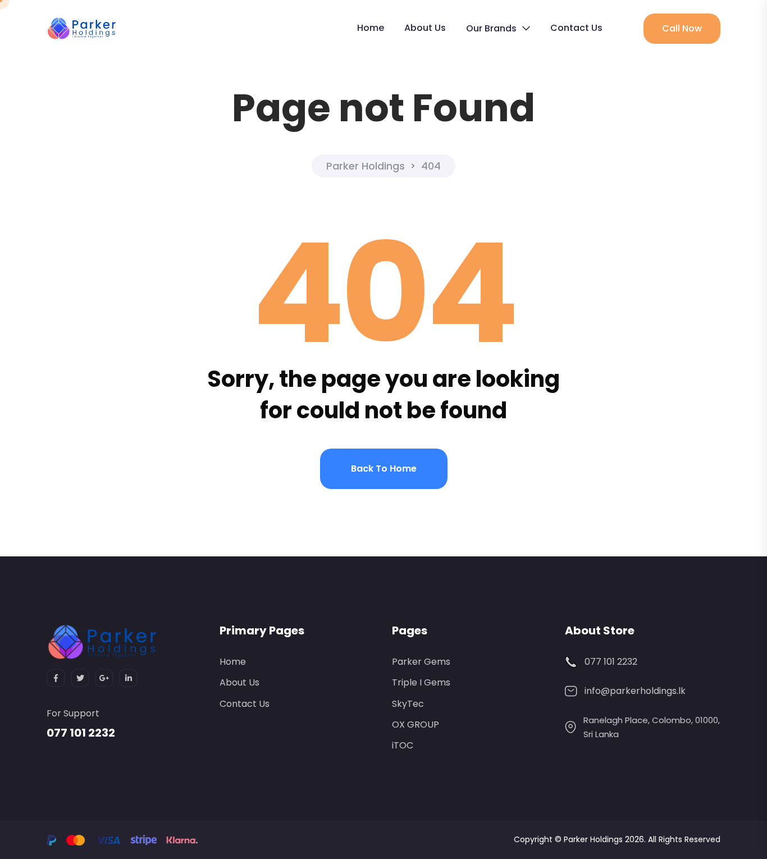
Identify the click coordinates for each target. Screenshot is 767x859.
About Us (425, 27)
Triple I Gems (421, 682)
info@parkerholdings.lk (635, 690)
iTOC (402, 745)
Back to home (384, 468)
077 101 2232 (81, 733)
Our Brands (491, 28)
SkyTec (408, 703)
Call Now (682, 28)
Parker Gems (421, 661)
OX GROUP (415, 724)
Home (370, 27)
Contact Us (576, 27)
